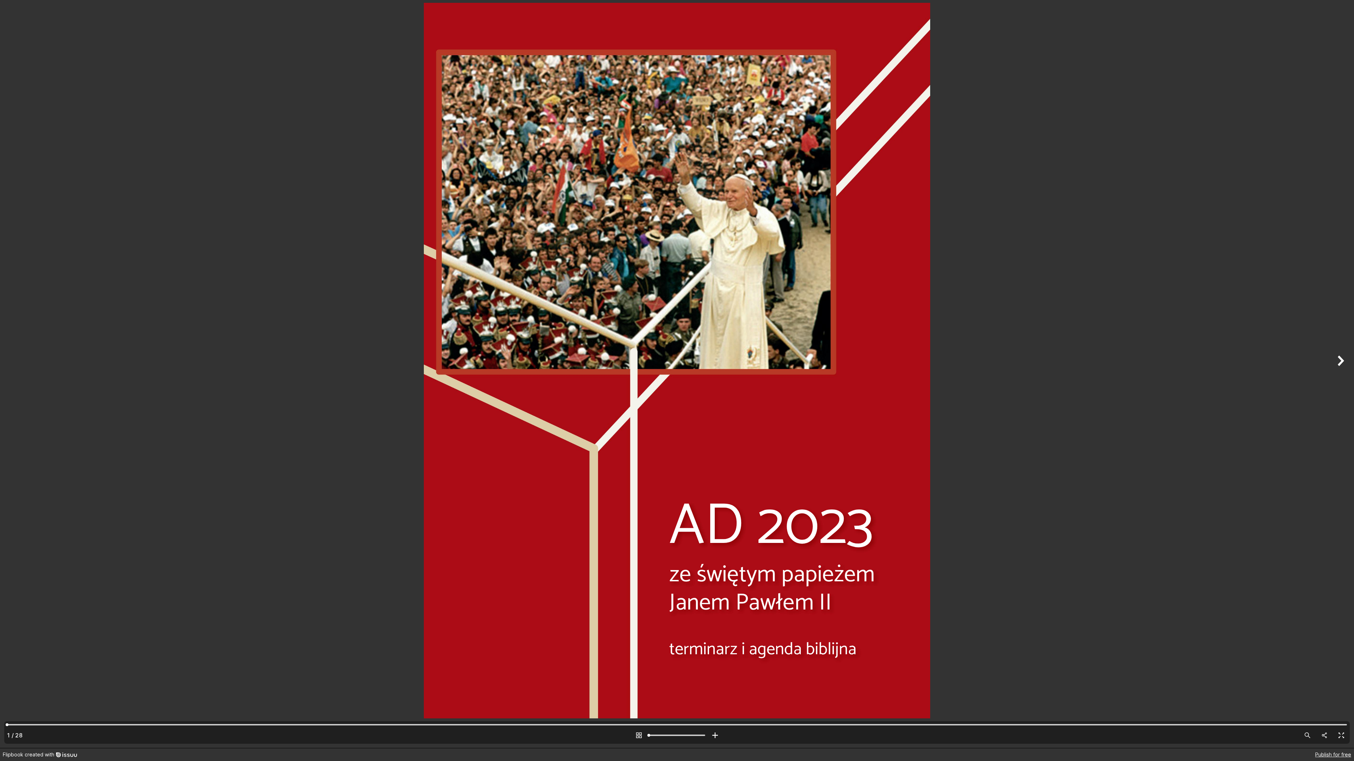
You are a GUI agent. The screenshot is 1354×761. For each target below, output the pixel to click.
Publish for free (1333, 754)
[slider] (677, 735)
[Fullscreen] (1341, 735)
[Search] (1307, 735)
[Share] (1324, 735)
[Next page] (1340, 374)
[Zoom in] (715, 735)
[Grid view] (639, 735)
